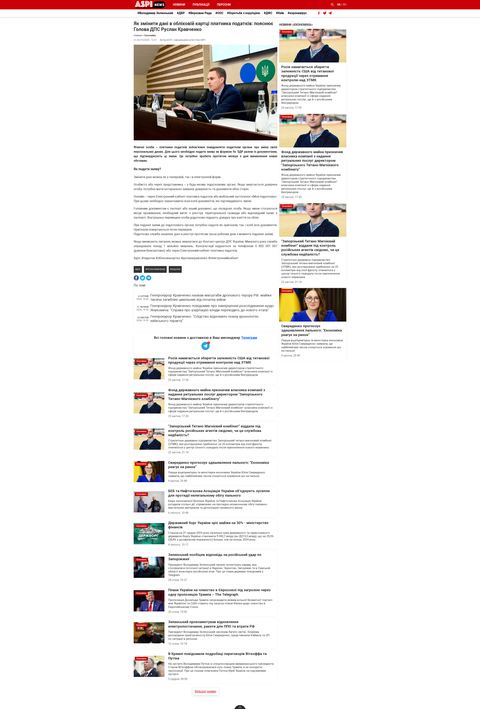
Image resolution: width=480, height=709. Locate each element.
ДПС (138, 269)
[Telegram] (148, 277)
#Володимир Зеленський (155, 13)
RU (344, 4)
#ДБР (181, 13)
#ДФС (268, 13)
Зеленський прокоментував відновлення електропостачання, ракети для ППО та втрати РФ (211, 624)
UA (338, 4)
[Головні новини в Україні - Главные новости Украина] (150, 4)
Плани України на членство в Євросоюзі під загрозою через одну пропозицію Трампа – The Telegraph (219, 592)
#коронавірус (297, 13)
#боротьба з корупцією (243, 13)
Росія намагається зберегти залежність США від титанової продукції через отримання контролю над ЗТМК (218, 360)
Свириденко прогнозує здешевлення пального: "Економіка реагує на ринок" (311, 330)
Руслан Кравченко (156, 269)
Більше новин (205, 691)
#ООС (219, 13)
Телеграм (249, 337)
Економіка (150, 35)
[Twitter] (142, 277)
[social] (319, 13)
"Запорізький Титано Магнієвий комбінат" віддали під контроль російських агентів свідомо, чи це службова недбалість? (214, 430)
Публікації (201, 4)
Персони (221, 4)
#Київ (280, 13)
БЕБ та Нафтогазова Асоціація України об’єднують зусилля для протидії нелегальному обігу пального (219, 493)
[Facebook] (136, 277)
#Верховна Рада (200, 13)
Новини (179, 4)
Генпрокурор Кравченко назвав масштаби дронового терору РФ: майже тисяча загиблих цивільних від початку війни (211, 297)
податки (175, 269)
